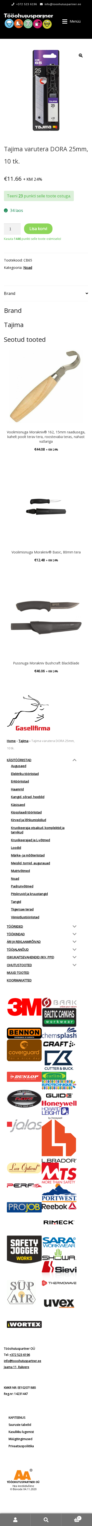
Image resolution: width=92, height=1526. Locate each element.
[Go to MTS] (59, 1173)
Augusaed (18, 766)
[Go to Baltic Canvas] (59, 1018)
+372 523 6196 (26, 4)
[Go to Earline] (59, 1076)
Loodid (16, 847)
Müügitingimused (20, 1439)
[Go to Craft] (59, 1044)
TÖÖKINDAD (16, 934)
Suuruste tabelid (20, 1425)
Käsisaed (18, 804)
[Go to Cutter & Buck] (59, 1060)
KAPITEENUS (17, 1418)
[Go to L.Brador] (59, 1141)
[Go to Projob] (24, 1207)
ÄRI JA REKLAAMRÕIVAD (24, 941)
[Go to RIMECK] (59, 1222)
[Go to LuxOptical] (24, 1168)
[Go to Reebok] (59, 1206)
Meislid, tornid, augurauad (30, 863)
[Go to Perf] (24, 1185)
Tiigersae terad (22, 909)
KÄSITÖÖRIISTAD (19, 760)
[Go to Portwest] (59, 1192)
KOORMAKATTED (19, 980)
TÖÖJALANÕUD (18, 949)
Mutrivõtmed (20, 870)
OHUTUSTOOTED (19, 965)
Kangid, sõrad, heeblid (27, 797)
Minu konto (15, 1519)
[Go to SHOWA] (59, 1254)
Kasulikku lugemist (21, 1432)
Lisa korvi (38, 228)
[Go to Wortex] (24, 1324)
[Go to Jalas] (24, 1125)
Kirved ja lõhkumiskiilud (28, 820)
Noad (27, 267)
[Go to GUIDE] (59, 1095)
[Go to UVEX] (59, 1303)
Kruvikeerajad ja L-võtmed (30, 840)
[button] (81, 55)
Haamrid (17, 789)
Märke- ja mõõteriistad (28, 855)
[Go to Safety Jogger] (24, 1250)
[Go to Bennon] (24, 1033)
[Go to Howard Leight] (59, 1113)
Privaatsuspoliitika (21, 1446)
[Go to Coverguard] (24, 1050)
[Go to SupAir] (24, 1292)
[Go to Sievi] (59, 1270)
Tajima (23, 741)
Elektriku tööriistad (25, 773)
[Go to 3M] (24, 1007)
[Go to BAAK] (59, 1003)
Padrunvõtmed (22, 886)
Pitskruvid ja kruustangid (29, 894)
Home (11, 741)
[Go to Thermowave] (59, 1283)
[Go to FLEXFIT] (24, 1099)
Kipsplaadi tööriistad (26, 812)
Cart (70, 1516)
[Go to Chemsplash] (59, 1033)
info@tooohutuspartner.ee (63, 4)
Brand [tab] (9, 293)
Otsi (46, 1519)
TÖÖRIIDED (15, 926)
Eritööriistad (20, 781)
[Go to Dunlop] (24, 1077)
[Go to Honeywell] (59, 1104)
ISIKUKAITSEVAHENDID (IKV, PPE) (30, 957)
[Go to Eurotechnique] (59, 1085)
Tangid (16, 901)
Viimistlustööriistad (25, 917)
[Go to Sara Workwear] (59, 1242)
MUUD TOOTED (18, 972)
